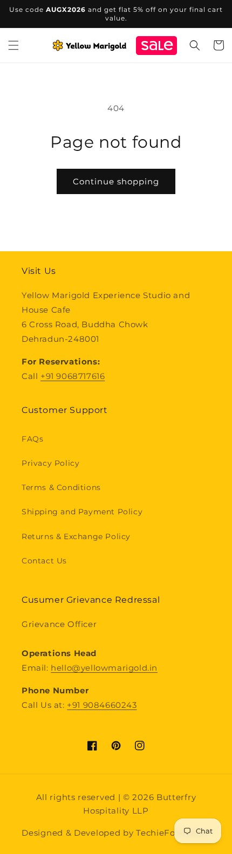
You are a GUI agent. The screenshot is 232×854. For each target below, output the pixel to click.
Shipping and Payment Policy (82, 511)
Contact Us (44, 561)
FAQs (32, 439)
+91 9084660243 (102, 705)
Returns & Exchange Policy (76, 536)
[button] (13, 45)
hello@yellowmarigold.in (104, 668)
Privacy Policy (50, 463)
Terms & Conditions (61, 487)
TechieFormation (173, 833)
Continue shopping (116, 181)
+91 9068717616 (72, 376)
